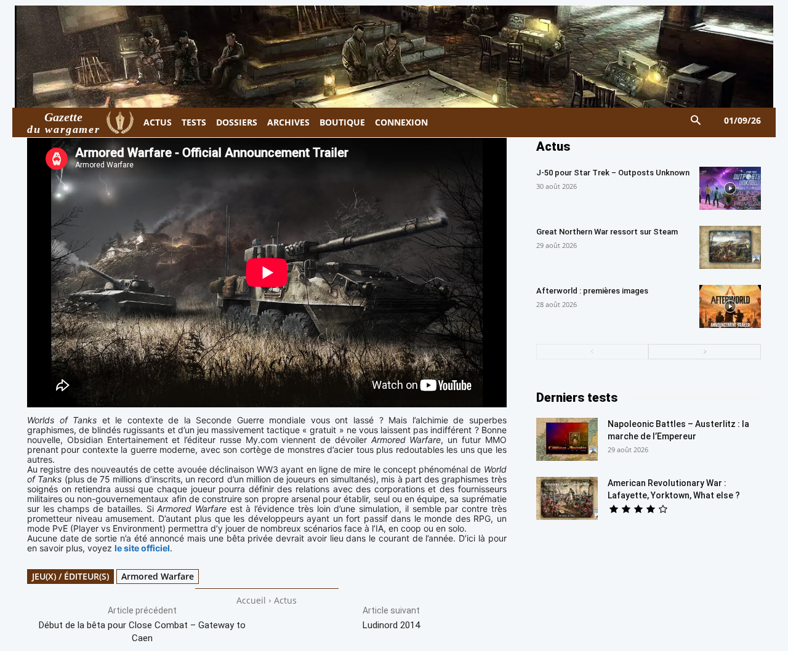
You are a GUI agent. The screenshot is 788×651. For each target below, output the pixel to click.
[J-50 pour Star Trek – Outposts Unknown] (730, 188)
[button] (696, 121)
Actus (285, 600)
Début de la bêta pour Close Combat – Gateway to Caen (142, 632)
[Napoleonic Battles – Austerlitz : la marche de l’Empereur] (567, 439)
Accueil (251, 600)
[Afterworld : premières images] (730, 306)
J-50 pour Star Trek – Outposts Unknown (613, 172)
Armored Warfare (157, 576)
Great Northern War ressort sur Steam (607, 231)
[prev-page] (592, 351)
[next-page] (704, 351)
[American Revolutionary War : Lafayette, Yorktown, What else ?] (567, 498)
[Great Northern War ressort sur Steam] (730, 247)
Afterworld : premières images (592, 290)
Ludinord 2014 (391, 625)
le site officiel (142, 548)
